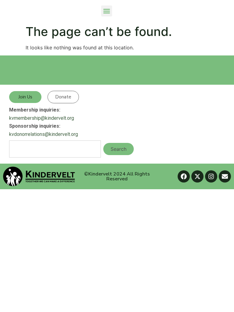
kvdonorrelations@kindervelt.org (43, 134)
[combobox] (55, 149)
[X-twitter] (197, 176)
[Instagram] (211, 176)
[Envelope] (225, 176)
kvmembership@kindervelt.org (41, 118)
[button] (106, 10)
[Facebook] (184, 176)
